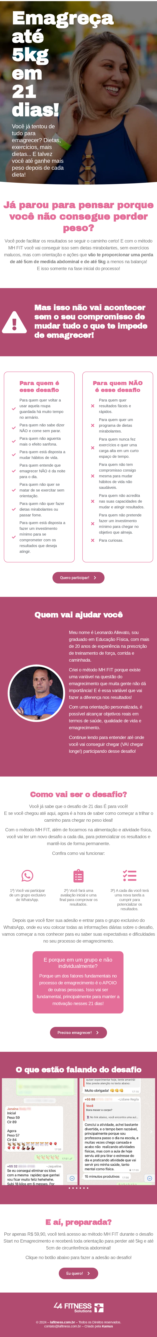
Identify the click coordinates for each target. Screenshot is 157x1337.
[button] (6, 1132)
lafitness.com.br (62, 1322)
